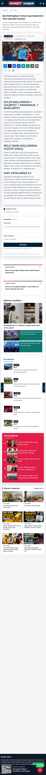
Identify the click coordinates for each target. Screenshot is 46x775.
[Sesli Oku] (13, 70)
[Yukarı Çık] (40, 770)
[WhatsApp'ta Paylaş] (28, 66)
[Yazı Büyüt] (9, 70)
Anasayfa (5, 10)
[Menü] (2, 3)
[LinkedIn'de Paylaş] (19, 66)
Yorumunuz (7, 223)
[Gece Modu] (43, 3)
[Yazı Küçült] (5, 70)
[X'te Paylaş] (10, 66)
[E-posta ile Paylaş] (32, 66)
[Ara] (40, 3)
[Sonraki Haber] (43, 387)
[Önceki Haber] (2, 387)
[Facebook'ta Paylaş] (5, 66)
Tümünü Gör (38, 488)
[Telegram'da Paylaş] (23, 66)
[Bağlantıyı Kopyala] (37, 66)
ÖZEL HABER (8, 36)
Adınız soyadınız (9, 236)
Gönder (24, 245)
